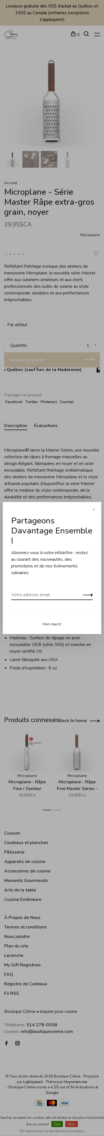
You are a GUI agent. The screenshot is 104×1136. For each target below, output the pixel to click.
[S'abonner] (86, 595)
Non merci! (52, 624)
